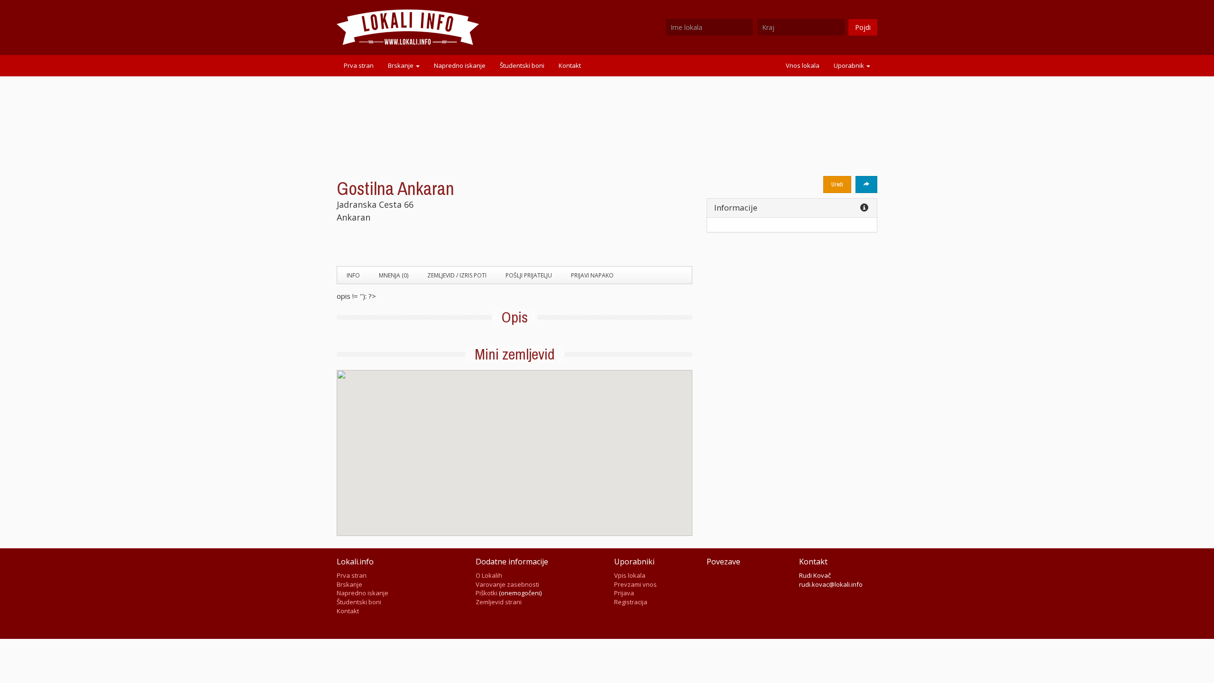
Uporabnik (849, 65)
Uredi (837, 184)
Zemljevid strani (499, 602)
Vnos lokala (802, 65)
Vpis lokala (629, 575)
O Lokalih (489, 575)
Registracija (630, 602)
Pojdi (863, 27)
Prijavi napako (592, 275)
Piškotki (486, 593)
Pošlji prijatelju (529, 275)
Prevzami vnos (635, 584)
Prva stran (359, 65)
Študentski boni (522, 65)
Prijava (624, 593)
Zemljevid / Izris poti (457, 275)
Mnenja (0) (393, 275)
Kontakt (570, 65)
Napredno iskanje (460, 65)
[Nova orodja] (866, 184)
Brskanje (401, 65)
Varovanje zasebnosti (507, 584)
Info (353, 275)
